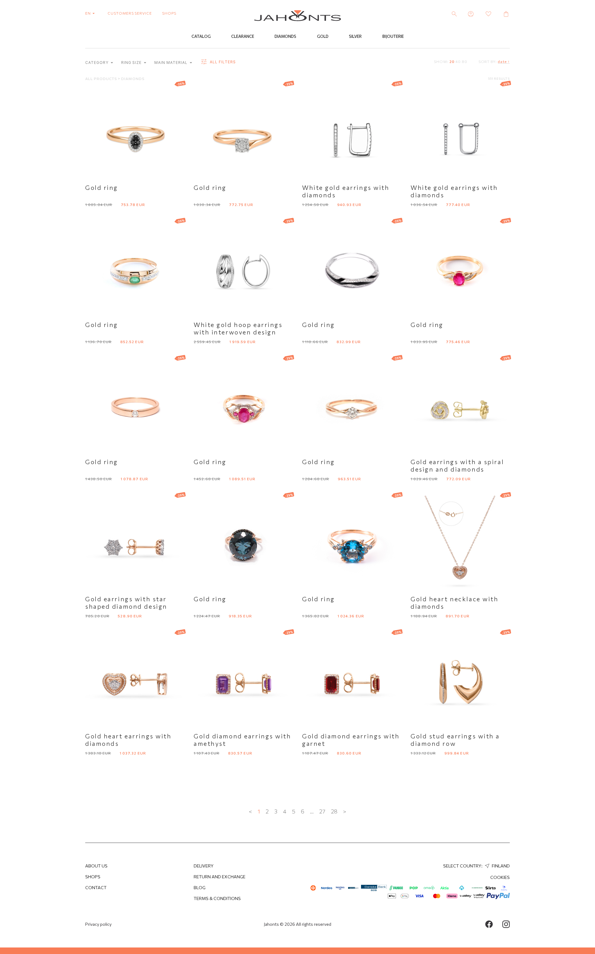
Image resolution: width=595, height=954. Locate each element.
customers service (130, 13)
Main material (171, 62)
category (97, 62)
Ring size (132, 62)
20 (452, 61)
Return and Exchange (219, 876)
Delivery (204, 865)
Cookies (500, 877)
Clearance (242, 36)
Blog (199, 887)
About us (96, 865)
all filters (222, 62)
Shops (92, 876)
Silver (355, 36)
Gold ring (101, 187)
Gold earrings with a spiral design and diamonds (457, 465)
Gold (322, 36)
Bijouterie (393, 36)
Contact (96, 887)
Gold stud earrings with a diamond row (455, 739)
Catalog (201, 36)
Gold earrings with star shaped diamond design (126, 602)
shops (169, 13)
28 (334, 811)
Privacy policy (98, 924)
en (88, 13)
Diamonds (285, 36)
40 (458, 61)
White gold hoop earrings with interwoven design (238, 328)
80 (464, 61)
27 (322, 811)
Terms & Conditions (217, 898)
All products (101, 78)
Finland (500, 865)
